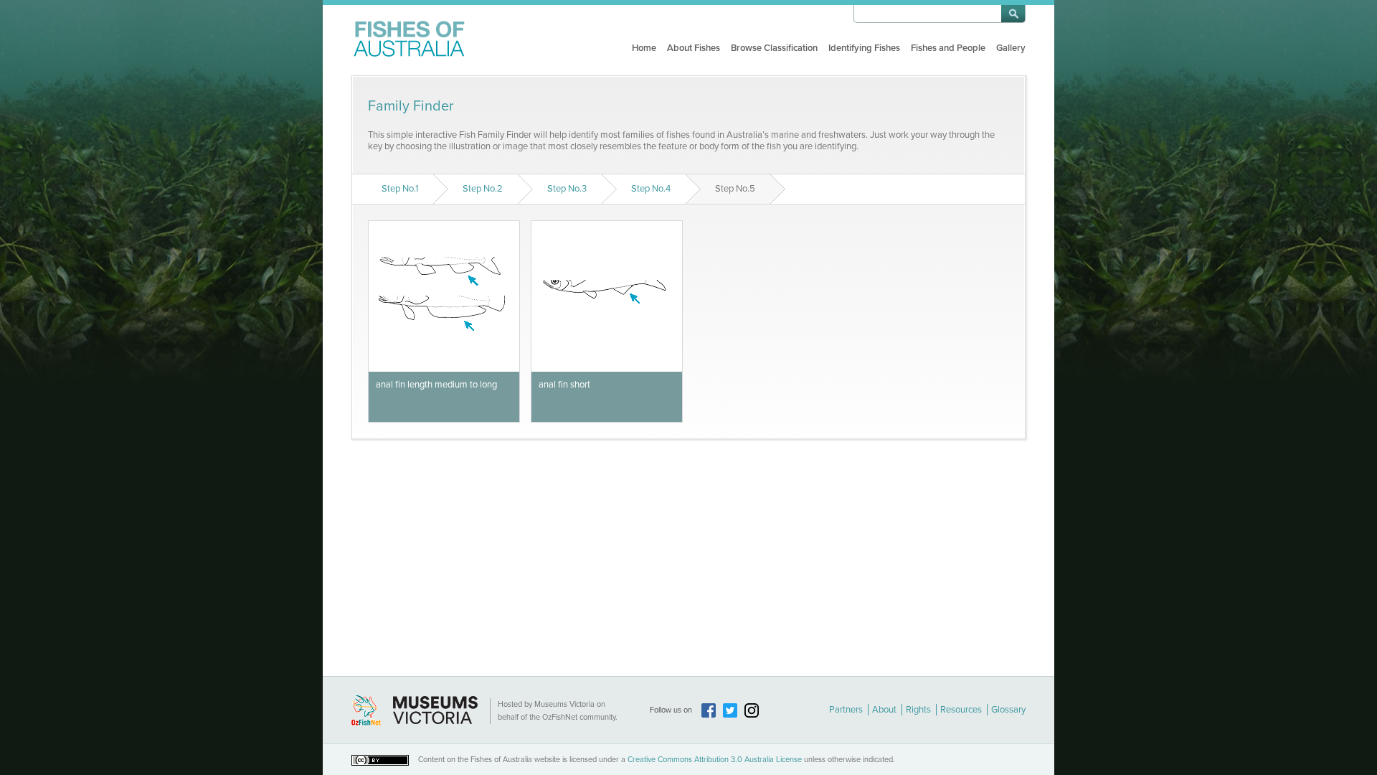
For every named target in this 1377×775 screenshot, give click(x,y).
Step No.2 (483, 188)
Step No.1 (400, 188)
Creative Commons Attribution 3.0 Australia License (715, 759)
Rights (918, 709)
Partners (846, 709)
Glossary (1008, 709)
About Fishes (693, 48)
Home (644, 48)
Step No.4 (651, 188)
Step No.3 (567, 188)
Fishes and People (948, 48)
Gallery (1011, 48)
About (884, 709)
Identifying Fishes (864, 48)
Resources (961, 709)
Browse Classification (774, 48)
